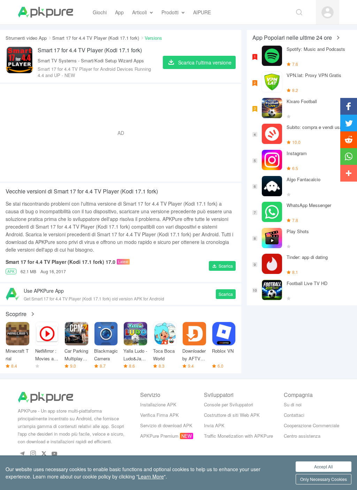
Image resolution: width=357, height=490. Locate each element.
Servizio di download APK (166, 425)
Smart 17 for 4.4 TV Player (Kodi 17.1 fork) (95, 38)
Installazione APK (158, 404)
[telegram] (22, 454)
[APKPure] (45, 12)
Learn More (151, 476)
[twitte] (43, 454)
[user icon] (327, 12)
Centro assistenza (302, 435)
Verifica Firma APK (159, 415)
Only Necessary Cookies (323, 479)
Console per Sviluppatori (228, 404)
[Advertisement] (120, 133)
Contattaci (294, 415)
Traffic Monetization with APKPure (238, 435)
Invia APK (214, 425)
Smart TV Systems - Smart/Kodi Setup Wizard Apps (91, 60)
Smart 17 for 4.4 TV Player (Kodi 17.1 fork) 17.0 (60, 261)
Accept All (323, 466)
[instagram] (33, 454)
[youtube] (54, 454)
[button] (222, 266)
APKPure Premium (159, 435)
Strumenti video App (26, 38)
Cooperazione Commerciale (311, 425)
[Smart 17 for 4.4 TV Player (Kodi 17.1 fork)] (19, 62)
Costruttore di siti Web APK (232, 415)
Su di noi (293, 404)
